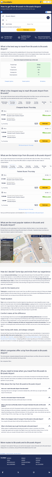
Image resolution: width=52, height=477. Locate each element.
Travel (7, 453)
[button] (40, 248)
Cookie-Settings (25, 462)
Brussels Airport (46, 236)
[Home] (6, 2)
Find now (45, 123)
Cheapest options (9, 81)
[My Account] (40, 2)
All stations (42, 81)
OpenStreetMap (44, 262)
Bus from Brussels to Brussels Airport (35, 212)
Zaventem (11, 337)
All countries (39, 464)
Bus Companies (11, 464)
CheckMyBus (2, 453)
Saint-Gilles (3, 337)
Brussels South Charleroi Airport (33, 337)
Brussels (36, 236)
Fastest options (26, 81)
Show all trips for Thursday (26, 145)
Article (38, 462)
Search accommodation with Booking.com (12, 27)
